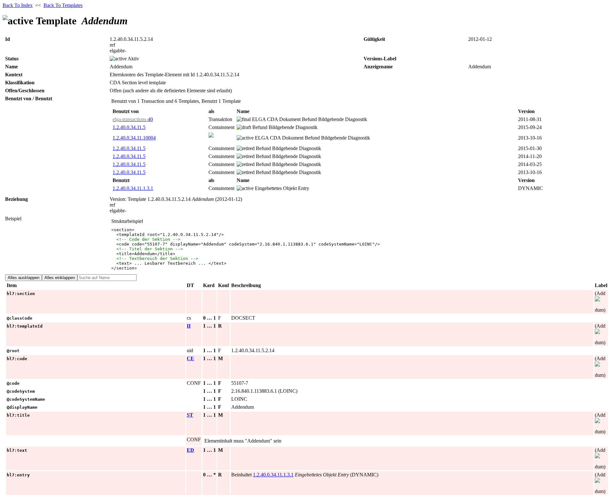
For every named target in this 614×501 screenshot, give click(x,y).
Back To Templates (63, 5)
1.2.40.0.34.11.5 (129, 127)
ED (190, 450)
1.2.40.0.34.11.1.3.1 (133, 188)
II (189, 326)
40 (133, 119)
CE (190, 358)
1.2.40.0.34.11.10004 (134, 137)
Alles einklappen (59, 277)
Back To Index (18, 5)
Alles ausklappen (23, 277)
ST (190, 415)
